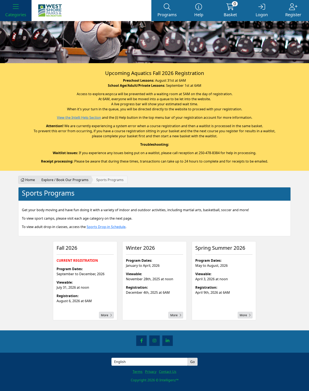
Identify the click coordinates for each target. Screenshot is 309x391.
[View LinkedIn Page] (167, 340)
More (104, 315)
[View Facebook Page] (141, 340)
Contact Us (167, 371)
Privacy (150, 371)
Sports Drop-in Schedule (106, 226)
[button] (16, 10)
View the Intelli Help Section (79, 117)
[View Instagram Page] (154, 340)
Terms (138, 371)
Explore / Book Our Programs (64, 179)
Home (29, 179)
